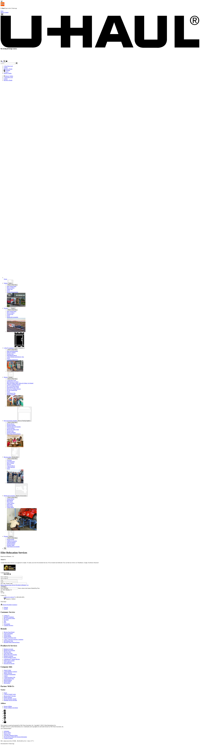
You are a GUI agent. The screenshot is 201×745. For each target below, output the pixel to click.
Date (2, 588)
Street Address (4, 577)
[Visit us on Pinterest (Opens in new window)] (5, 716)
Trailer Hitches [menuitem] (10, 499)
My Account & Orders (9, 618)
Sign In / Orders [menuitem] (8, 73)
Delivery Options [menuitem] (11, 352)
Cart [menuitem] (6, 72)
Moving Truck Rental (9, 632)
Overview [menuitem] (9, 460)
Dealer (5, 693)
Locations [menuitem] (7, 70)
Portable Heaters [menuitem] (11, 543)
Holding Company (10, 671)
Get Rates (3, 586)
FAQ (5, 622)
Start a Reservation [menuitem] (11, 286)
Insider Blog (9, 678)
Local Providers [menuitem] (11, 461)
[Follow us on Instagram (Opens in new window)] (5, 713)
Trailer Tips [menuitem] (10, 289)
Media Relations (8, 680)
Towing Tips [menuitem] (10, 314)
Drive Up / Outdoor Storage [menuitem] (14, 389)
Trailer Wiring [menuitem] (10, 507)
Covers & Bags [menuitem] (11, 428)
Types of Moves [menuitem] (11, 466)
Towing (6, 308)
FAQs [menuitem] (8, 290)
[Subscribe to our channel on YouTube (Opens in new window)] (5, 722)
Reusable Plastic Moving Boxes (12, 642)
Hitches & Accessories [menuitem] (12, 292)
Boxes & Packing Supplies (24, 420)
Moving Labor (15, 457)
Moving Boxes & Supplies (10, 654)
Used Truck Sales (8, 653)
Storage (10, 377)
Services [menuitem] (9, 464)
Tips (5, 621)
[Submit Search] (16, 63)
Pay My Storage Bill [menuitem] (12, 390)
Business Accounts (8, 649)
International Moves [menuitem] (12, 355)
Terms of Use (7, 734)
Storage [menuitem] (6, 377)
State (2, 582)
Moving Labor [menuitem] (7, 457)
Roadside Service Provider (10, 700)
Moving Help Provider (10, 696)
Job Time (3, 589)
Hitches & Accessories (21, 495)
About (7, 670)
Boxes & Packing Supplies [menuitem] (10, 420)
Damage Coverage (8, 656)
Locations (8, 738)
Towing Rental (7, 636)
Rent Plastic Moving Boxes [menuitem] (13, 433)
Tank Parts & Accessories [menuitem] (13, 546)
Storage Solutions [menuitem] (11, 432)
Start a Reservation (11, 311)
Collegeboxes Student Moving (12, 659)
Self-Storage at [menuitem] (12, 381)
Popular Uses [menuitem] (10, 354)
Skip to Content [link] (4, 12)
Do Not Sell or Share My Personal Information (15, 737)
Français (6, 607)
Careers (6, 676)
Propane (11, 536)
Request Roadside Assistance (9, 604)
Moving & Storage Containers (13, 639)
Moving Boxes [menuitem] (10, 424)
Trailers (10, 283)
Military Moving (8, 673)
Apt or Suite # (4, 578)
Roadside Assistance (9, 617)
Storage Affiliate (8, 706)
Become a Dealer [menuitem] (8, 69)
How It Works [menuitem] (10, 463)
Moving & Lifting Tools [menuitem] (13, 429)
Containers (19, 348)
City (2, 580)
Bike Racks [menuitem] (10, 501)
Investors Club (9, 677)
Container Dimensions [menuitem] (12, 359)
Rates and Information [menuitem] (12, 351)
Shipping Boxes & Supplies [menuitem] (14, 426)
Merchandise (7, 683)
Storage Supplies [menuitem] (11, 394)
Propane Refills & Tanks (10, 657)
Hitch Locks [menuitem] (10, 506)
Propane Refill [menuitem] (10, 539)
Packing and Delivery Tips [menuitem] (15, 357)
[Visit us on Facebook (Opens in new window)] (5, 711)
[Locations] (6, 61)
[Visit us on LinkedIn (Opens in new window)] (5, 718)
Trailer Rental (7, 635)
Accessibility (7, 624)
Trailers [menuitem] (6, 283)
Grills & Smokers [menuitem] (11, 542)
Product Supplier (8, 697)
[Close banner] (2, 1)
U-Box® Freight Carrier (10, 694)
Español (6, 608)
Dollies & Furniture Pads (10, 637)
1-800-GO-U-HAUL (9, 597)
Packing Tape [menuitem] (10, 431)
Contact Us (6, 615)
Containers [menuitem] (9, 348)
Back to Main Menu (12, 284)
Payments (6, 619)
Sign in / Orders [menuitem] (9, 76)
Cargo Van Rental (8, 633)
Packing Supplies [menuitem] (11, 425)
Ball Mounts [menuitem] (10, 500)
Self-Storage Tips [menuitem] (11, 393)
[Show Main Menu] (2, 14)
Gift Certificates (8, 662)
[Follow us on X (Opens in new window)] (5, 720)
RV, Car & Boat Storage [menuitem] (13, 386)
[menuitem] (103, 311)
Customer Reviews (8, 625)
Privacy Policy (7, 732)
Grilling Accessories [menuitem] (12, 541)
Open (2, 11)
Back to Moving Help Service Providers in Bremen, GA (15, 585)
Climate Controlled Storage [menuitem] (13, 384)
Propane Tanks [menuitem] (10, 545)
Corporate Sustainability (10, 674)
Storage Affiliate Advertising (11, 707)
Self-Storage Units (8, 641)
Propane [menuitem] (6, 536)
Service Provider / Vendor (10, 699)
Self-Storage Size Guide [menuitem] (13, 387)
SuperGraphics (7, 681)
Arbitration (6, 731)
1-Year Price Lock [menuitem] (8, 66)
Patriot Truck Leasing (9, 660)
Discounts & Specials (9, 663)
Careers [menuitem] (6, 67)
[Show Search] (4, 61)
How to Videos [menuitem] (10, 287)
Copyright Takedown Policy (11, 735)
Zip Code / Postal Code (6, 583)
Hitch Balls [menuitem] (9, 504)
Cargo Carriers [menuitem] (10, 503)
